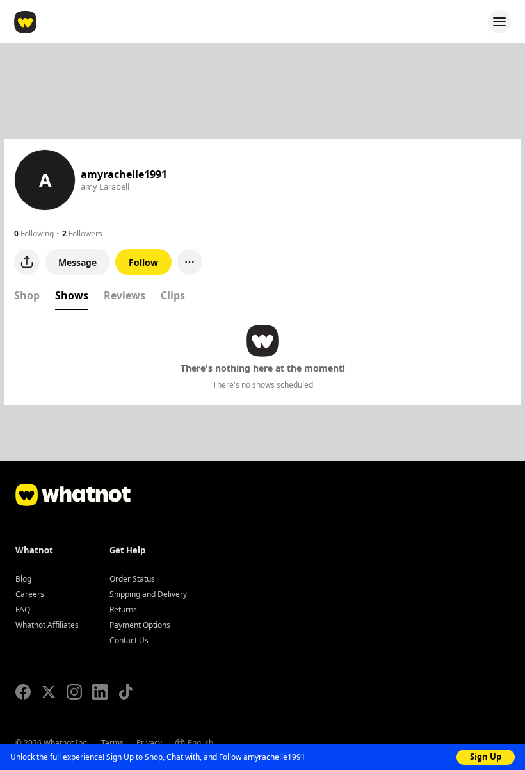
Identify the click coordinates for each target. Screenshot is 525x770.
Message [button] (77, 262)
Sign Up (485, 756)
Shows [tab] (71, 295)
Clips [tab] (173, 295)
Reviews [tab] (124, 295)
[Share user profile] (27, 262)
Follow (143, 262)
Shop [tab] (27, 295)
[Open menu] (499, 21)
